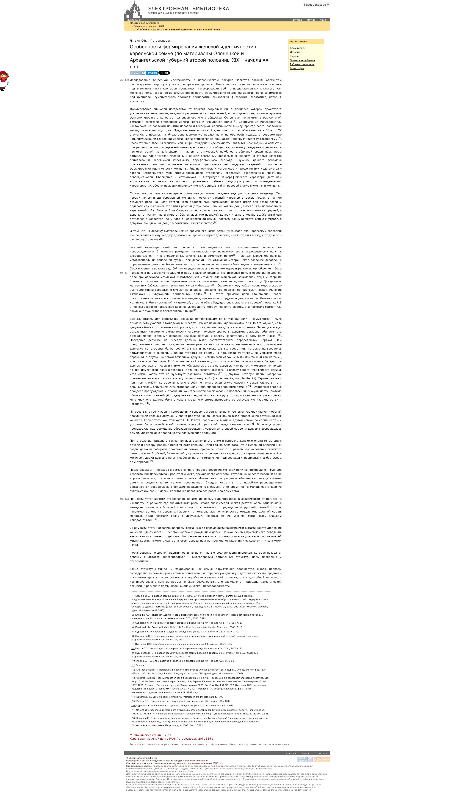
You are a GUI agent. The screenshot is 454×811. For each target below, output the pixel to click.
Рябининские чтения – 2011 (149, 26)
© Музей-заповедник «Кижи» (141, 758)
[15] (252, 423)
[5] (161, 238)
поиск (323, 19)
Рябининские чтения (302, 64)
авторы (297, 19)
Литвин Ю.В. (138, 40)
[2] (279, 138)
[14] (147, 403)
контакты (321, 753)
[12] (221, 373)
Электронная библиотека (188, 9)
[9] (204, 293)
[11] (279, 335)
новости (291, 753)
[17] (270, 506)
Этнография (297, 68)
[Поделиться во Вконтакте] (137, 73)
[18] (155, 519)
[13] (249, 386)
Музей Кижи (134, 19)
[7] (279, 263)
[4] (215, 222)
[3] (146, 209)
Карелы (294, 56)
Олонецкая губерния (302, 60)
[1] (234, 121)
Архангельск (297, 48)
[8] (213, 284)
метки (311, 19)
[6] (234, 255)
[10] (195, 310)
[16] (151, 461)
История (295, 52)
